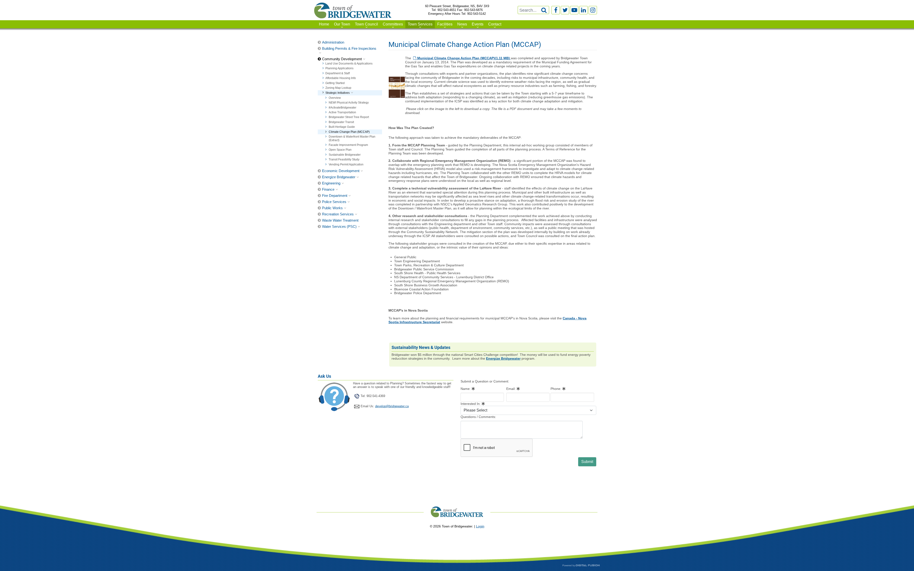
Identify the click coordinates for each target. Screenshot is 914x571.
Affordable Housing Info (340, 78)
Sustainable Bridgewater (345, 154)
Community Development (342, 59)
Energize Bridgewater (338, 177)
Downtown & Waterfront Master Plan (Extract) (352, 138)
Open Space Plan (340, 149)
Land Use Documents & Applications (349, 63)
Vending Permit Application (346, 164)
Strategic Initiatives (337, 92)
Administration (333, 42)
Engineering (331, 183)
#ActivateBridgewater (342, 107)
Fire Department (334, 196)
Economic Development (340, 171)
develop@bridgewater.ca (392, 406)
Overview (335, 97)
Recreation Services (338, 214)
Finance (328, 189)
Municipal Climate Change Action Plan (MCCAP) (463, 58)
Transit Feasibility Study (344, 159)
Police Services (334, 202)
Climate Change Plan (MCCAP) (349, 132)
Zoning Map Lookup (338, 87)
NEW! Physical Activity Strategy (349, 102)
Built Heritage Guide (342, 127)
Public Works (332, 208)
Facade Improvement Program (348, 145)
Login (480, 526)
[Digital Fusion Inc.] (581, 565)
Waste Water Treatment (340, 220)
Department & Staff (337, 73)
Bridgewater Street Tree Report (349, 117)
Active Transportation (342, 112)
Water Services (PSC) (339, 226)
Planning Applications (339, 68)
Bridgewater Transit (341, 122)
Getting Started (335, 83)
